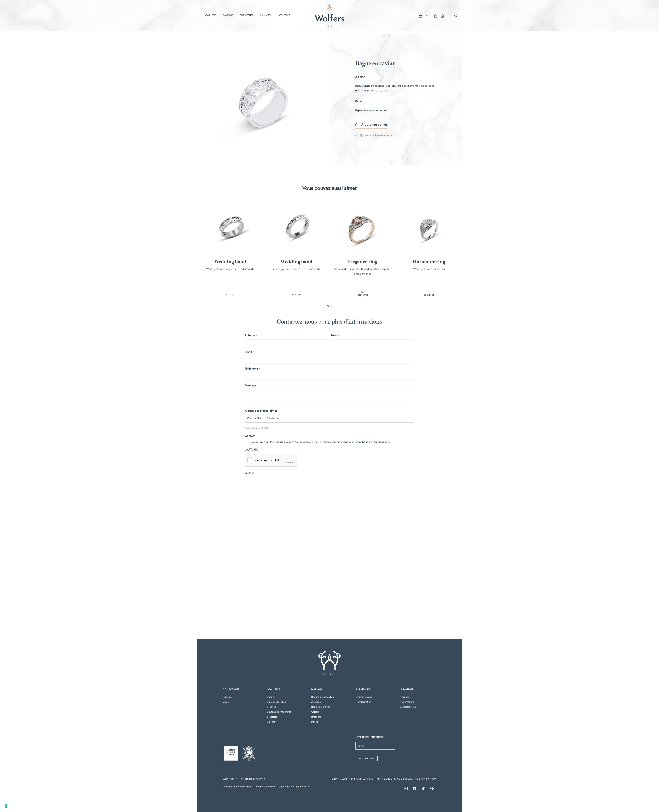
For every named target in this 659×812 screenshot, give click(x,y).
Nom (335, 335)
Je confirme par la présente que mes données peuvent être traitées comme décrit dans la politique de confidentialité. (320, 442)
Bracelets (272, 717)
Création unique (363, 697)
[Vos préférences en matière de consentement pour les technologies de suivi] (6, 806)
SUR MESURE (362, 689)
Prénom (251, 335)
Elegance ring (362, 262)
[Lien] (442, 16)
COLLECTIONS (231, 689)
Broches (271, 707)
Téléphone (252, 368)
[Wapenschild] (249, 753)
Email (249, 352)
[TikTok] (423, 788)
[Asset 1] (329, 15)
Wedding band (230, 262)
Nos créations (407, 702)
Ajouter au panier (374, 124)
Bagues (271, 697)
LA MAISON (406, 689)
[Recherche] (456, 15)
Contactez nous (408, 707)
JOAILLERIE (273, 689)
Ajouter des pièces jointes (261, 411)
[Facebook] (414, 788)
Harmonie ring (429, 262)
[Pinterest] (431, 788)
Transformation (363, 702)
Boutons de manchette (279, 712)
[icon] (329, 660)
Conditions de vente (264, 786)
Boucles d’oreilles (276, 702)
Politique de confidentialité (237, 786)
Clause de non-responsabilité (294, 786)
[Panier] (436, 16)
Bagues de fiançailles (322, 697)
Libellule (227, 697)
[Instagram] (406, 788)
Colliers (271, 722)
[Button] (421, 16)
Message (250, 385)
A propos (405, 697)
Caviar (226, 702)
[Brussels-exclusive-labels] (230, 753)
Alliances (316, 702)
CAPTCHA (251, 449)
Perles (314, 722)
